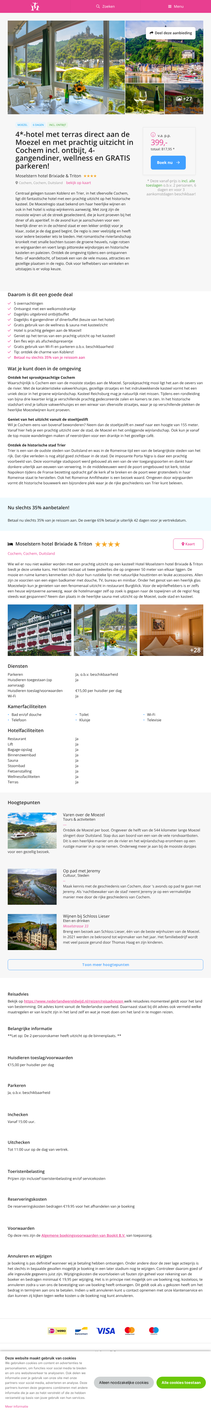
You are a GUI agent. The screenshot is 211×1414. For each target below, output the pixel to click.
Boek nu (165, 162)
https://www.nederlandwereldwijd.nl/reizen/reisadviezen (74, 1001)
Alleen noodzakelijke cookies (124, 1382)
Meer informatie (16, 1406)
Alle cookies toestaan (181, 1382)
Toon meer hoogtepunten (105, 964)
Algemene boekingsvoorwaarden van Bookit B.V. (83, 1235)
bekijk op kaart (78, 182)
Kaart (189, 544)
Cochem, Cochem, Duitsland (31, 553)
